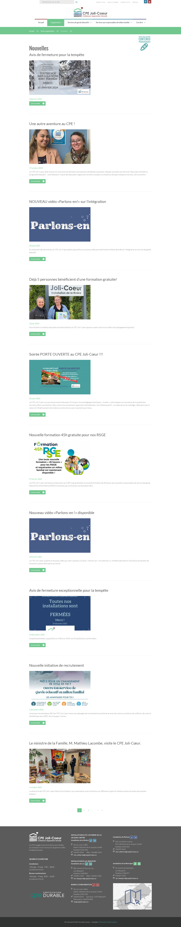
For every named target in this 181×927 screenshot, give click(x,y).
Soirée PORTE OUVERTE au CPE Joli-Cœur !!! (66, 354)
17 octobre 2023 (36, 168)
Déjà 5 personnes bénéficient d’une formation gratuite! (73, 279)
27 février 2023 (35, 479)
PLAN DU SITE (125, 2)
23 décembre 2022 (37, 634)
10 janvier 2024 (35, 99)
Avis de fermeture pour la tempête (56, 54)
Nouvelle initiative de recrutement (56, 665)
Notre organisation (47, 31)
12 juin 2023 (34, 323)
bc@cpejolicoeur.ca (81, 902)
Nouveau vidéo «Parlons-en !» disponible (61, 512)
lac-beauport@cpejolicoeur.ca (85, 878)
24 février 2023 (35, 557)
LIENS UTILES (100, 2)
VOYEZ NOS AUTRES (144, 39)
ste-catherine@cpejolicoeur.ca (85, 855)
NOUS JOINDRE (113, 2)
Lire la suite (35, 103)
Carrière (139, 22)
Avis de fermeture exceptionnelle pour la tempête (68, 590)
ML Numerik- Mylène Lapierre (108, 922)
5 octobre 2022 (35, 787)
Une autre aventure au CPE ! (52, 123)
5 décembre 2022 (36, 709)
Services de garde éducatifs (78, 22)
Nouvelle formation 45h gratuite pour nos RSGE (67, 435)
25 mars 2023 (34, 398)
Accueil (41, 22)
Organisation (56, 22)
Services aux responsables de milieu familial (112, 22)
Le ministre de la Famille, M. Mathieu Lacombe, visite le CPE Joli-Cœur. (85, 743)
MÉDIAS (135, 2)
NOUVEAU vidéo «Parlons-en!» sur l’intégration (67, 201)
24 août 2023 (34, 246)
